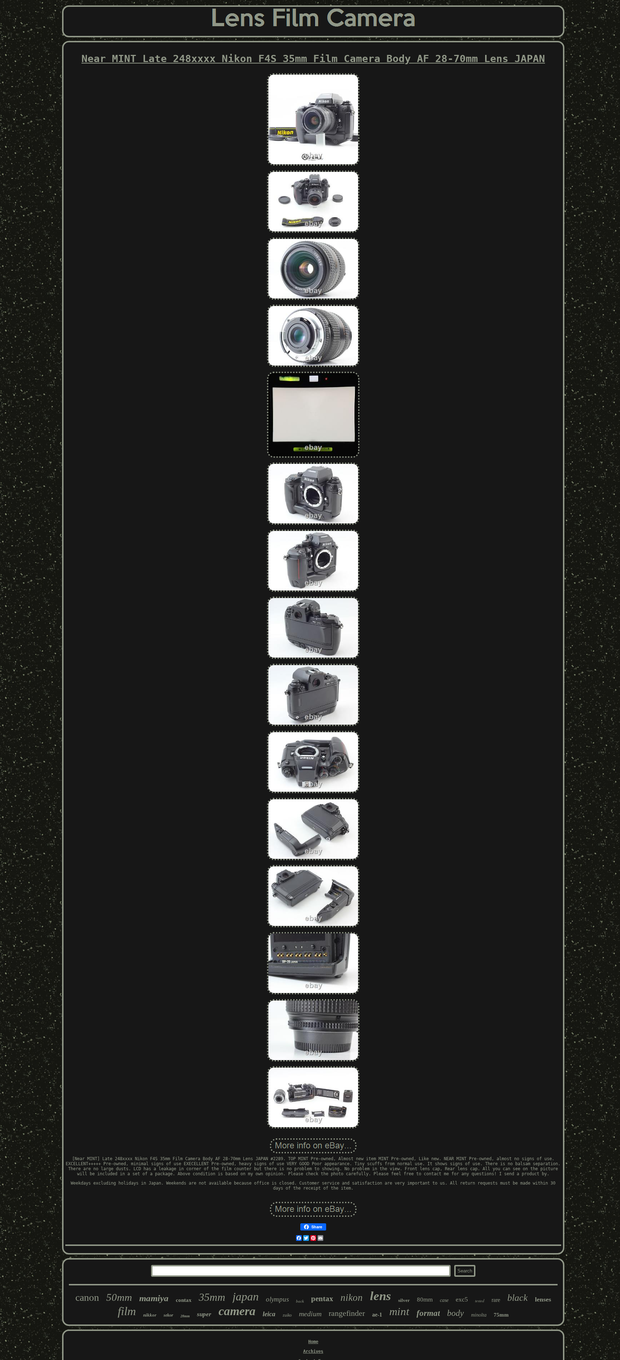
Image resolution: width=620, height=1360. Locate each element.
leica (269, 1314)
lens (380, 1296)
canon (87, 1297)
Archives (313, 1351)
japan (245, 1296)
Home (313, 1341)
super (204, 1314)
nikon (351, 1297)
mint (399, 1311)
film (127, 1311)
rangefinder (347, 1313)
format (428, 1313)
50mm (119, 1297)
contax (184, 1300)
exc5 (462, 1299)
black (517, 1298)
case (444, 1300)
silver (404, 1300)
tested (479, 1300)
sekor (168, 1315)
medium (310, 1314)
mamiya (154, 1298)
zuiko (287, 1315)
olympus (277, 1299)
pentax (322, 1298)
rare (496, 1300)
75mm (501, 1315)
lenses (543, 1299)
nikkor (149, 1315)
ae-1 (377, 1315)
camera (237, 1311)
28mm (185, 1316)
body (455, 1313)
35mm (212, 1297)
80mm (425, 1299)
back (300, 1301)
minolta (479, 1315)
